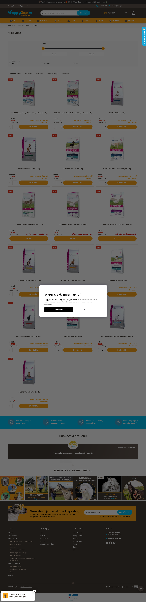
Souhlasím (59, 309)
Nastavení (87, 310)
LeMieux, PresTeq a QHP (17, 597)
